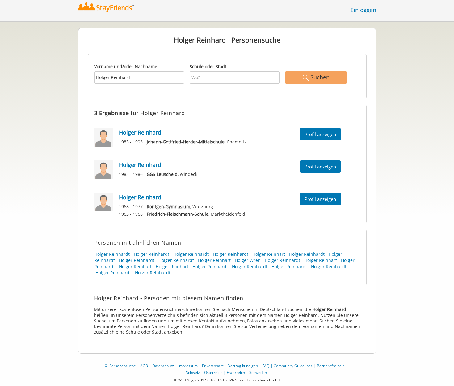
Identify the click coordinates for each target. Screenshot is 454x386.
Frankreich (236, 372)
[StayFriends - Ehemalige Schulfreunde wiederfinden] (108, 7)
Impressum (188, 365)
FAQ (265, 365)
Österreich (213, 372)
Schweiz (193, 372)
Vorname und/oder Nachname (125, 66)
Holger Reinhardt (112, 254)
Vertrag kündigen (243, 365)
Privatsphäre (213, 365)
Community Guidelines (293, 365)
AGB (144, 365)
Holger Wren (248, 260)
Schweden (258, 372)
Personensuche (122, 365)
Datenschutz (163, 365)
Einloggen (363, 10)
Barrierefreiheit (330, 365)
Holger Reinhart (268, 254)
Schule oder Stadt (208, 66)
